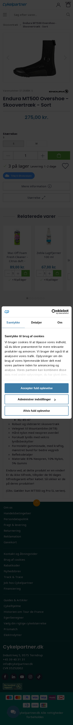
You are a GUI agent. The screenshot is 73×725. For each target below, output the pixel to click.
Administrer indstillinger (34, 399)
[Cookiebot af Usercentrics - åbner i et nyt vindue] (52, 311)
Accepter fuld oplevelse (37, 388)
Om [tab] (59, 322)
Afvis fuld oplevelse (36, 410)
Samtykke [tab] (13, 322)
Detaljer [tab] (36, 322)
